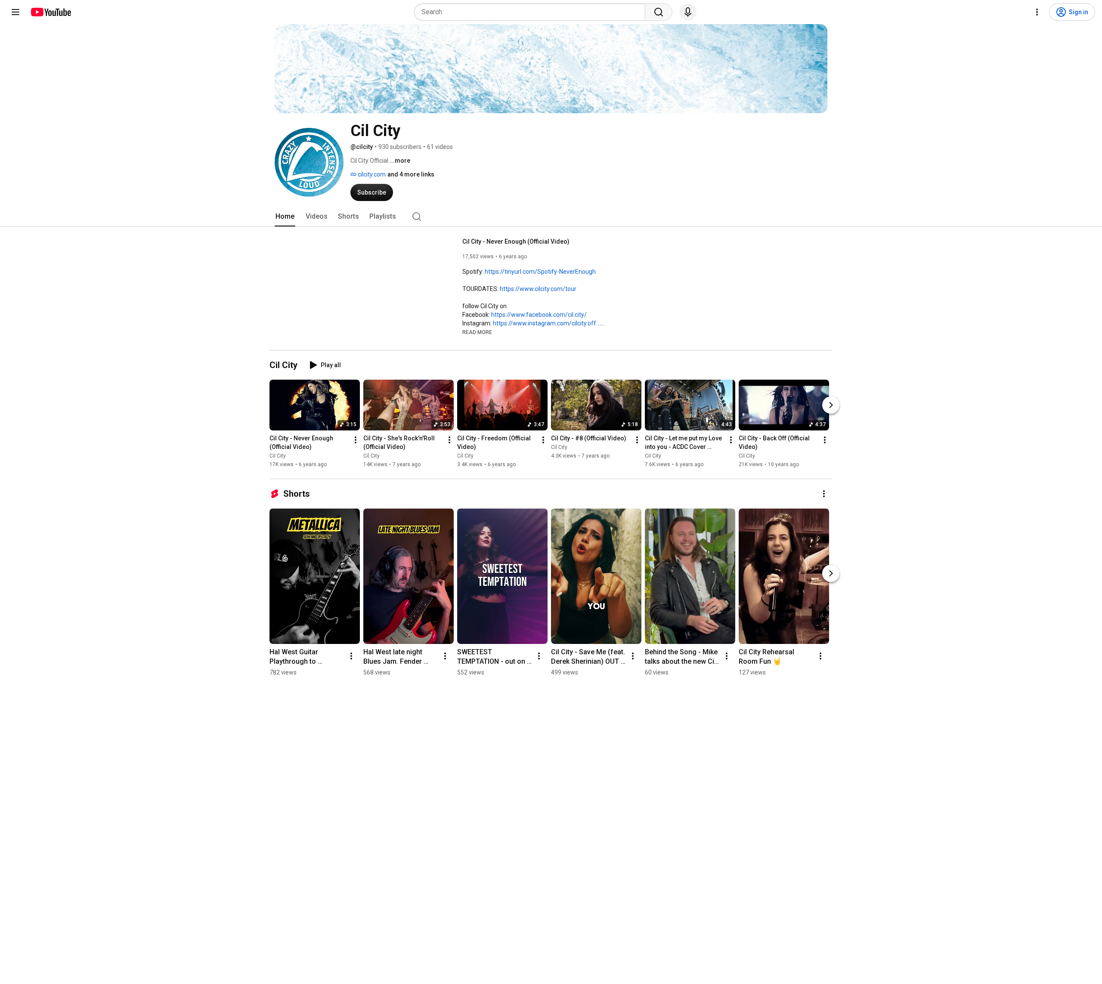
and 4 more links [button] (410, 174)
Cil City (277, 456)
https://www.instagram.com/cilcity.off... (546, 323)
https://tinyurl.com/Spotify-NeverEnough (540, 271)
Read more (477, 332)
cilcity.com (371, 174)
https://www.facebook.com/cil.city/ (539, 314)
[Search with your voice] (687, 12)
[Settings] (1037, 12)
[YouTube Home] (50, 12)
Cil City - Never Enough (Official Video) (516, 241)
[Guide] (15, 12)
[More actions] (355, 440)
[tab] (285, 216)
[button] (477, 332)
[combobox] (532, 12)
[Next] (830, 405)
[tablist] (551, 216)
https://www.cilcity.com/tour (538, 288)
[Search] (658, 12)
